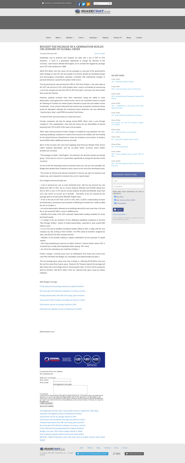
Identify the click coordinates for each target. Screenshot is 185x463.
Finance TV (117, 38)
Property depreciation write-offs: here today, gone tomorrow (62, 295)
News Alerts (120, 197)
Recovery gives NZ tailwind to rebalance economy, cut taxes (62, 291)
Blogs (98, 448)
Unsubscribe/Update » (120, 214)
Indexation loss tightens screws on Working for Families (61, 309)
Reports (105, 38)
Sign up (119, 209)
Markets (69, 38)
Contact (139, 38)
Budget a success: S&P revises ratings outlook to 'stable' (61, 431)
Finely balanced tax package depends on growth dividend (62, 286)
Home (48, 38)
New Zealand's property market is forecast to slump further (62, 434)
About (129, 38)
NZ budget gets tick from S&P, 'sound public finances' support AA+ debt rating (69, 411)
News (58, 38)
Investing (93, 38)
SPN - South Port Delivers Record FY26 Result (126, 89)
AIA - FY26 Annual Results (119, 147)
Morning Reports (121, 203)
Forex (81, 38)
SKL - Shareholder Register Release (122, 81)
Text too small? (99, 53)
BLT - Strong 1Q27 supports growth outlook (124, 139)
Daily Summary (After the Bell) (125, 200)
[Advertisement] (72, 345)
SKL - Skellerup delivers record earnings (123, 132)
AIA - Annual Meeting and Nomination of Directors (126, 115)
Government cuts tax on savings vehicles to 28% (58, 304)
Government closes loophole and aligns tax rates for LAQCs (62, 300)
